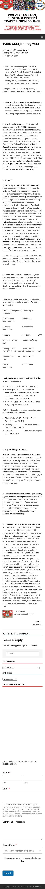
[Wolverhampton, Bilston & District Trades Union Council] (22, 9)
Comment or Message (14, 822)
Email (6, 789)
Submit (8, 873)
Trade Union (10, 845)
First (4, 783)
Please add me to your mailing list (22, 804)
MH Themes (37, 886)
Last (25, 783)
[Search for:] (22, 653)
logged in (17, 645)
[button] (41, 37)
